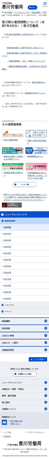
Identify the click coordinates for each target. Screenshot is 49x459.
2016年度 (7, 286)
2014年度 (7, 298)
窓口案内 (6, 402)
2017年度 (7, 279)
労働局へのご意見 (24, 374)
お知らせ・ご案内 (10, 343)
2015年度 (7, 292)
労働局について (9, 409)
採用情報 (6, 328)
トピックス (9, 305)
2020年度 (7, 260)
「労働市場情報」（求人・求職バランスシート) (26, 61)
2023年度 (7, 240)
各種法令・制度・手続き (13, 389)
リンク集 (7, 432)
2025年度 (7, 227)
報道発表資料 (10, 221)
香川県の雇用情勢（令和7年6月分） (20, 34)
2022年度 (7, 247)
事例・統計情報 (9, 396)
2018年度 (7, 273)
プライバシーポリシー (36, 432)
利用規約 (7, 437)
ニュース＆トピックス (12, 382)
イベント (8, 311)
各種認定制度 (8, 350)
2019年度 (7, 266)
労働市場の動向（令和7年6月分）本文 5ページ (25, 48)
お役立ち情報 (8, 336)
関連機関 (6, 321)
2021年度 (7, 253)
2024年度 (7, 234)
